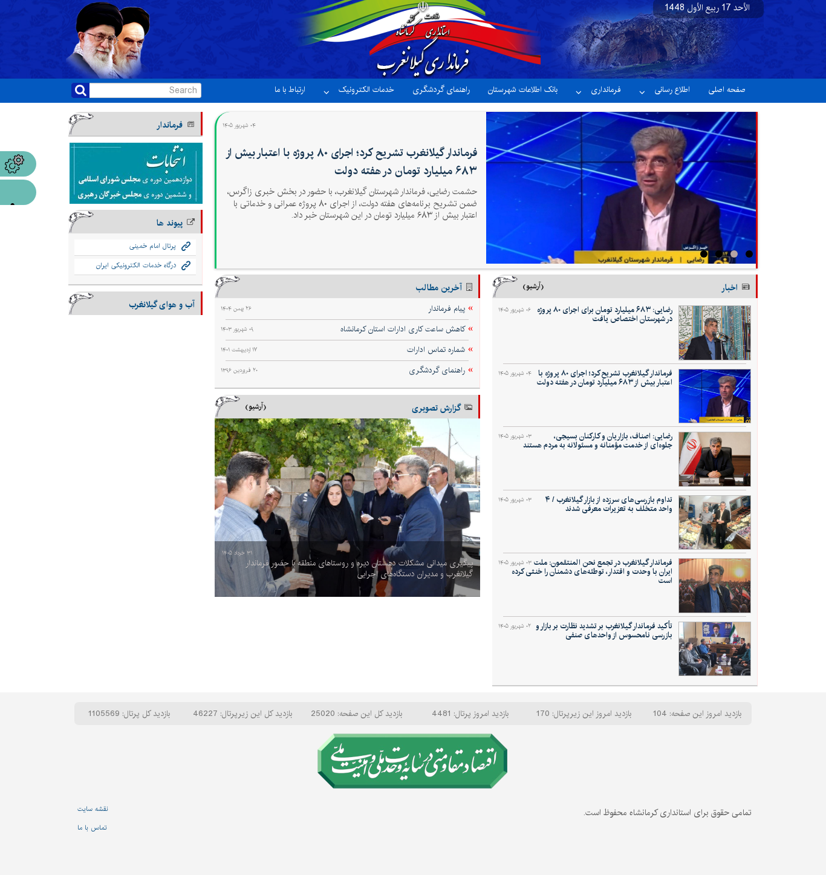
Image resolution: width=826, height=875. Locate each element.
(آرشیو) (533, 286)
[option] (347, 507)
